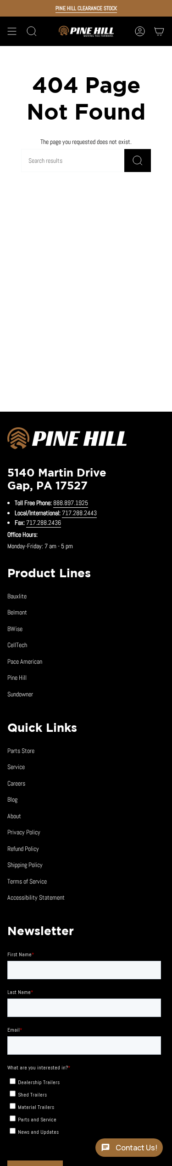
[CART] (159, 31)
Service (16, 767)
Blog (12, 799)
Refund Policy (23, 848)
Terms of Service (27, 881)
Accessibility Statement (36, 897)
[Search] (137, 160)
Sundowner (20, 694)
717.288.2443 (79, 513)
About (14, 816)
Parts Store (20, 751)
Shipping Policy (25, 865)
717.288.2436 (43, 522)
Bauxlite (17, 596)
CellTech (17, 645)
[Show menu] (12, 31)
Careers (16, 783)
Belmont (17, 612)
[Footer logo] (67, 439)
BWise (14, 629)
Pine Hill (17, 677)
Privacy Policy (23, 832)
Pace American (24, 661)
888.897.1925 (70, 503)
